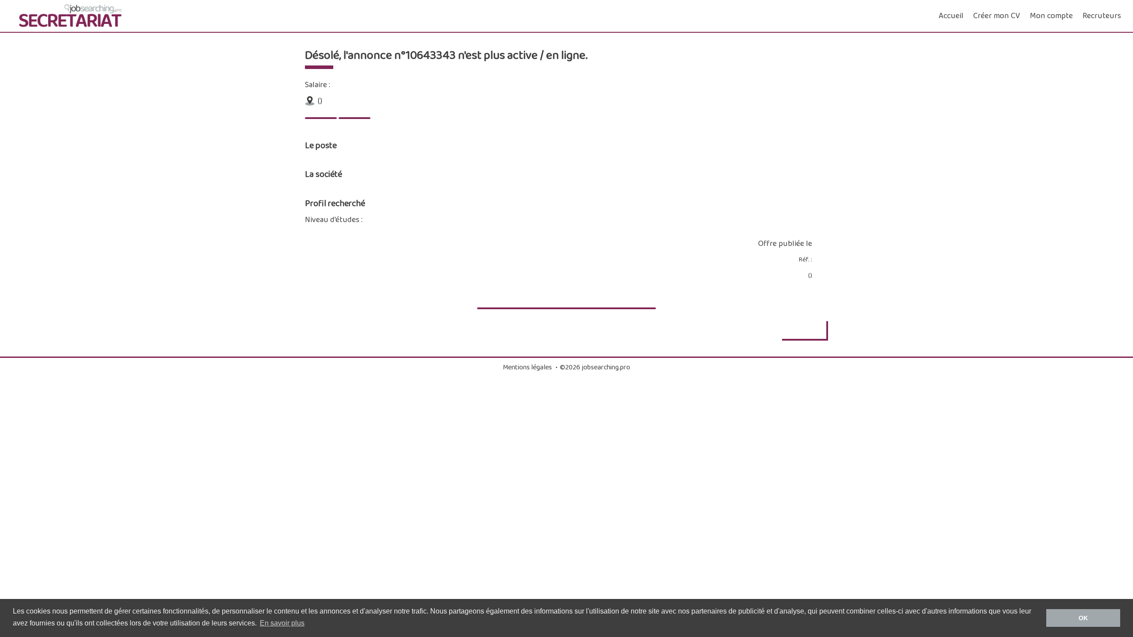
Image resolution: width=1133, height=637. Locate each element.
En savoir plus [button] (282, 623)
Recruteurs (1102, 16)
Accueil (951, 16)
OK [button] (1083, 618)
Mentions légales (527, 367)
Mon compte (1051, 16)
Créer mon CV (996, 16)
